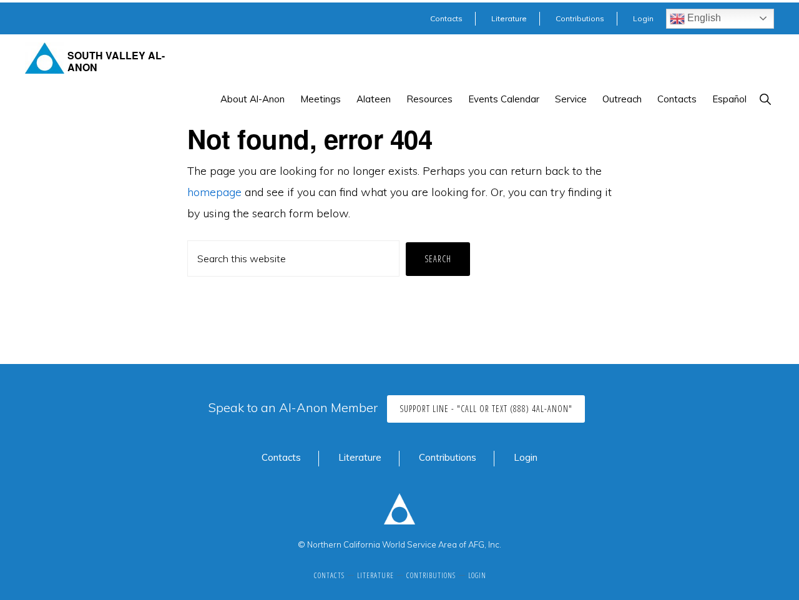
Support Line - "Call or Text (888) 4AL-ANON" (486, 409)
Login (525, 457)
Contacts (281, 457)
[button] (765, 99)
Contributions (447, 457)
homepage (214, 192)
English (703, 17)
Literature (359, 457)
